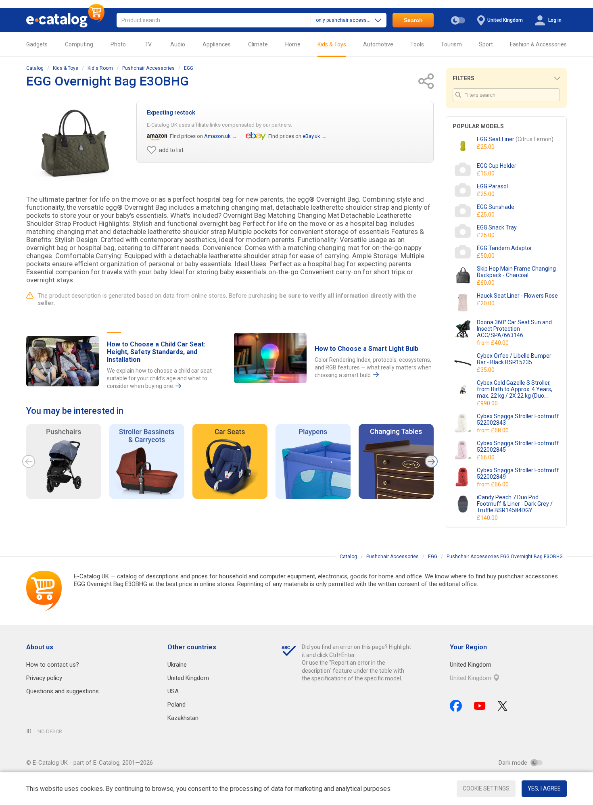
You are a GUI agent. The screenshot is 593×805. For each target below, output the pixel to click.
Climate (258, 44)
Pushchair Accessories (148, 68)
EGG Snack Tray (497, 227)
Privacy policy (44, 678)
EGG (188, 68)
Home (293, 44)
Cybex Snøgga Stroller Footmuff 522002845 (518, 446)
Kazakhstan (182, 718)
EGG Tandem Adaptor (504, 248)
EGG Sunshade (495, 207)
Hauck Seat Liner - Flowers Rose (517, 295)
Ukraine (177, 664)
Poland (176, 704)
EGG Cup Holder (496, 166)
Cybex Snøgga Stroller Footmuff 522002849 (518, 473)
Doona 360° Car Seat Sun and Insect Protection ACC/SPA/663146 (514, 328)
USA (173, 691)
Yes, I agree (544, 788)
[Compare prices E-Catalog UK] (65, 20)
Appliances (217, 44)
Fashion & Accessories (538, 44)
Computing (79, 44)
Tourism (451, 44)
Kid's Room (100, 68)
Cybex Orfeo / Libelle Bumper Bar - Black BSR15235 (514, 358)
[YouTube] (480, 706)
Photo (118, 44)
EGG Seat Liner (515, 139)
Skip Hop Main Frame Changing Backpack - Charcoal (516, 271)
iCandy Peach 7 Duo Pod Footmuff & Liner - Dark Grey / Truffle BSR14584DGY (515, 503)
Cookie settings (486, 788)
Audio (177, 44)
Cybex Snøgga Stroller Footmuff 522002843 (518, 419)
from (493, 343)
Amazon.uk (217, 136)
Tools (417, 44)
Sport (486, 44)
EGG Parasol (492, 186)
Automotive (378, 44)
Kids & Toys (331, 44)
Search (413, 20)
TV (148, 44)
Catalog (35, 68)
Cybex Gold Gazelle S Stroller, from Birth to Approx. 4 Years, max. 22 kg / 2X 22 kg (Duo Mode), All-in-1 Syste (514, 389)
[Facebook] (456, 706)
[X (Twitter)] (502, 706)
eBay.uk (311, 136)
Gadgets (37, 44)
